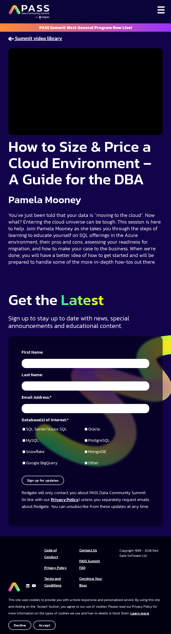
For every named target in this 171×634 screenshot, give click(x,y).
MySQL (32, 440)
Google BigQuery (42, 463)
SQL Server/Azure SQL (46, 429)
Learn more (139, 613)
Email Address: (37, 397)
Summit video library (38, 38)
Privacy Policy (64, 499)
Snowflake (35, 452)
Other (93, 463)
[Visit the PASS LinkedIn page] (27, 585)
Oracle (94, 429)
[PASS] (14, 585)
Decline (20, 625)
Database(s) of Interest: (45, 420)
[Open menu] (161, 10)
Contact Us (88, 550)
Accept (44, 625)
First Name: (32, 352)
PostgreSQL (99, 440)
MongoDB (97, 452)
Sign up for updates (43, 480)
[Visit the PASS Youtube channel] (34, 585)
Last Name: (32, 375)
